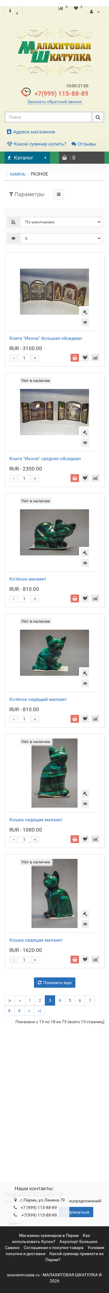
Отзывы (87, 144)
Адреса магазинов (34, 132)
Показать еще (57, 982)
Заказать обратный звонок (54, 101)
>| (39, 1010)
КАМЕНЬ (17, 174)
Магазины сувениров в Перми (49, 1235)
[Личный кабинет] (94, 11)
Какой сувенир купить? (40, 144)
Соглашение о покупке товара (54, 1247)
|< (10, 1000)
